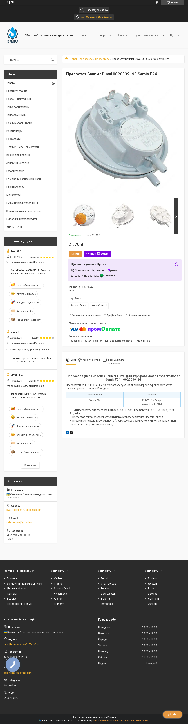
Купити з (91, 253)
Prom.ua (111, 717)
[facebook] (67, 432)
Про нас (122, 35)
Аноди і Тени (14, 227)
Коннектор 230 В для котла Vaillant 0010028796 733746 (32, 360)
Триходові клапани (17, 107)
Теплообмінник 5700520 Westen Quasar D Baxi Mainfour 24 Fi (28, 396)
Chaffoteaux (108, 583)
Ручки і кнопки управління (22, 203)
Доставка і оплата (147, 35)
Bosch (151, 588)
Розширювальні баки (19, 122)
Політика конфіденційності (135, 720)
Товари (101, 35)
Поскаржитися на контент (106, 720)
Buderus (153, 578)
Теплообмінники (16, 114)
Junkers (152, 603)
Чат (175, 714)
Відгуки (11, 598)
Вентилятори (14, 131)
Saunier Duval (62, 588)
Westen (152, 583)
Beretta (105, 598)
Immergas (107, 603)
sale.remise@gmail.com (20, 522)
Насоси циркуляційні (18, 98)
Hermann (153, 598)
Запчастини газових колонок (23, 211)
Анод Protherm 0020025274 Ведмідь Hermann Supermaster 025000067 (30, 272)
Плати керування (16, 91)
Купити (75, 253)
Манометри (13, 194)
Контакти (12, 593)
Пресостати (102, 58)
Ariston (58, 598)
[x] (71, 432)
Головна (82, 35)
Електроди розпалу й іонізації (24, 178)
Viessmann (60, 593)
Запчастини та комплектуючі (24, 583)
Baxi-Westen (108, 593)
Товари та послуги (81, 58)
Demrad (152, 593)
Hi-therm (59, 603)
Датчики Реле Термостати (22, 147)
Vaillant (58, 578)
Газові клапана (15, 171)
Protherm (59, 583)
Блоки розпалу (15, 187)
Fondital (105, 588)
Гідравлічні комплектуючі (21, 218)
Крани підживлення (18, 154)
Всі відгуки (30, 465)
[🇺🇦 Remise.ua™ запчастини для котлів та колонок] (13, 35)
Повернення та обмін (19, 603)
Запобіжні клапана (17, 163)
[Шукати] (52, 59)
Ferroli (104, 578)
